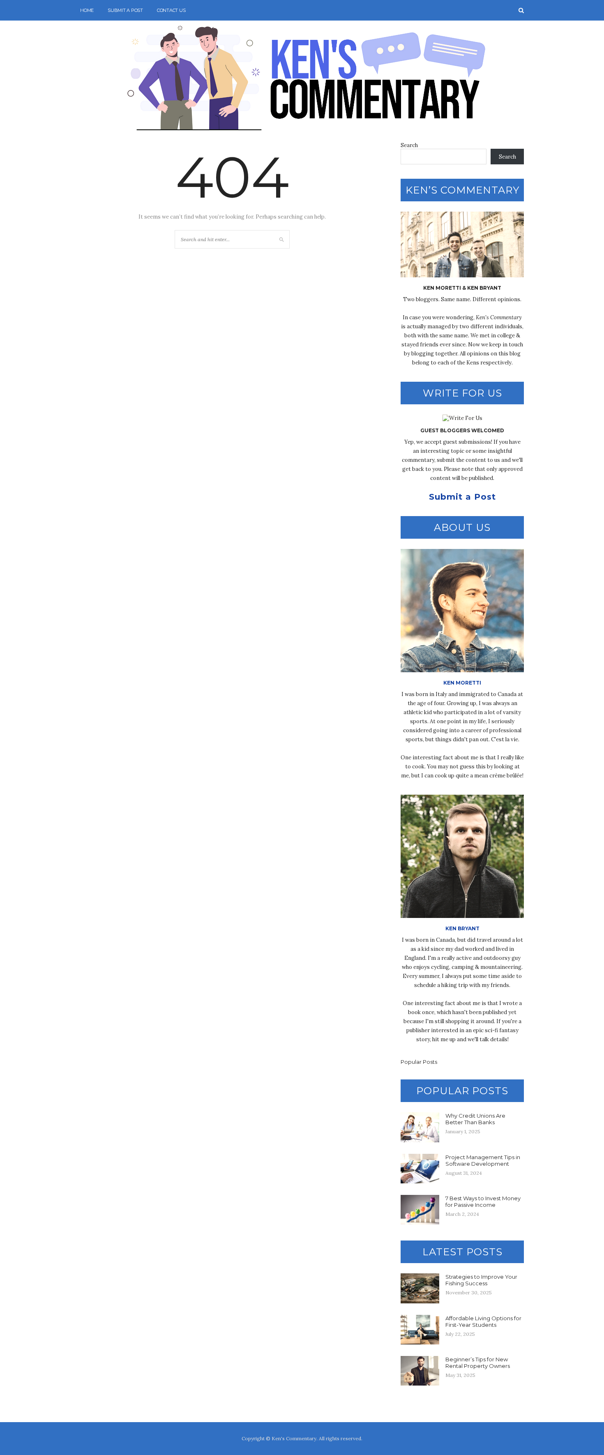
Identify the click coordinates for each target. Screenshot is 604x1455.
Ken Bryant (462, 928)
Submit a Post (462, 497)
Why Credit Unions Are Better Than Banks (475, 1118)
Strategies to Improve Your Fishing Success (481, 1280)
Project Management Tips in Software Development (482, 1160)
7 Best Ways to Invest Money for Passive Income (483, 1201)
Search (409, 145)
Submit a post (125, 10)
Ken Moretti (462, 683)
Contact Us (171, 10)
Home (87, 10)
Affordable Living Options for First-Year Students (483, 1321)
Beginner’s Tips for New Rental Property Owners (477, 1362)
